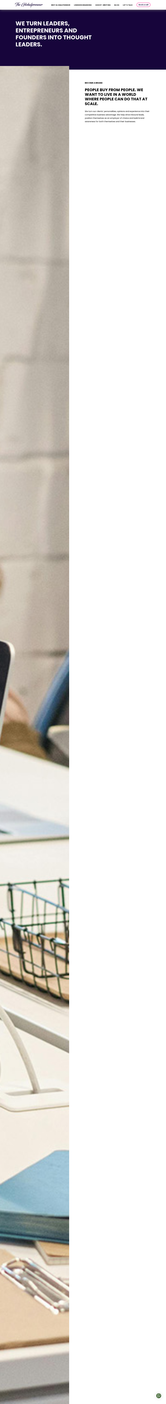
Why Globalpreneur (60, 5)
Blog (116, 5)
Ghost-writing (103, 5)
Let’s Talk (127, 5)
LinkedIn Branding (83, 5)
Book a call (143, 5)
